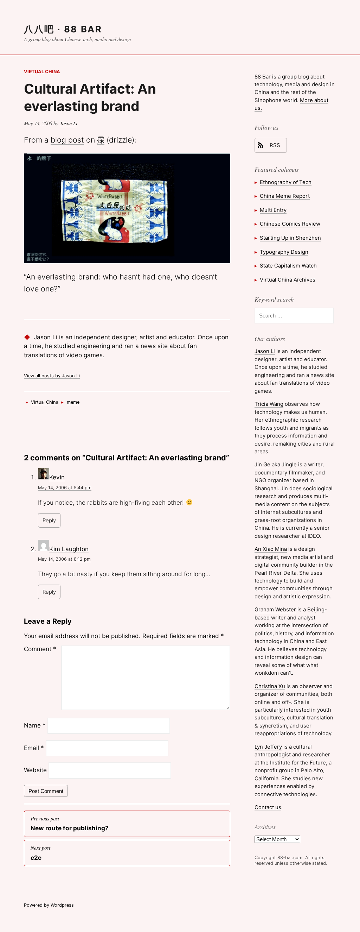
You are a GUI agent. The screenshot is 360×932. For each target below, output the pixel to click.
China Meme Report (285, 196)
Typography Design (284, 251)
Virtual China (42, 71)
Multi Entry (273, 210)
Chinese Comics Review (290, 223)
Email (34, 747)
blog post (67, 139)
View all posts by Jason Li (52, 375)
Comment (40, 649)
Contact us (268, 807)
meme (73, 402)
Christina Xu (270, 686)
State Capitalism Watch (288, 265)
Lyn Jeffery (268, 746)
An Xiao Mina (271, 549)
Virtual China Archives (287, 279)
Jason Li (68, 123)
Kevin (57, 477)
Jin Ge (262, 464)
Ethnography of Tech (285, 182)
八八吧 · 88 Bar (63, 29)
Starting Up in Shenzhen (290, 237)
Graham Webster (275, 609)
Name (35, 725)
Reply (49, 520)
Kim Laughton (69, 549)
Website (35, 770)
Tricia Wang (269, 404)
